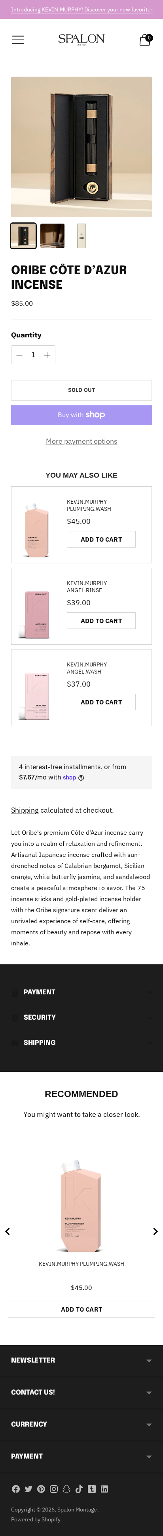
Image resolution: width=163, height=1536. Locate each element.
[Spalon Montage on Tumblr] (92, 1490)
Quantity (26, 335)
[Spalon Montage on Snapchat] (66, 1490)
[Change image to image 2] (52, 236)
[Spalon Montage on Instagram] (54, 1490)
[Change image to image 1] (23, 236)
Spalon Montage (77, 1509)
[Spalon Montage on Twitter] (28, 1490)
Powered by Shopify (36, 1519)
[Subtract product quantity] (47, 355)
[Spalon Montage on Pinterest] (41, 1490)
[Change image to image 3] (81, 236)
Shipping (25, 810)
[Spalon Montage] (81, 40)
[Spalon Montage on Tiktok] (79, 1490)
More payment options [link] (82, 441)
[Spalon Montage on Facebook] (16, 1490)
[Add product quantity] (19, 355)
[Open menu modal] (18, 40)
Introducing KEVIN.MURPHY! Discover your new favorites (82, 9)
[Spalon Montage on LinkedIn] (104, 1490)
